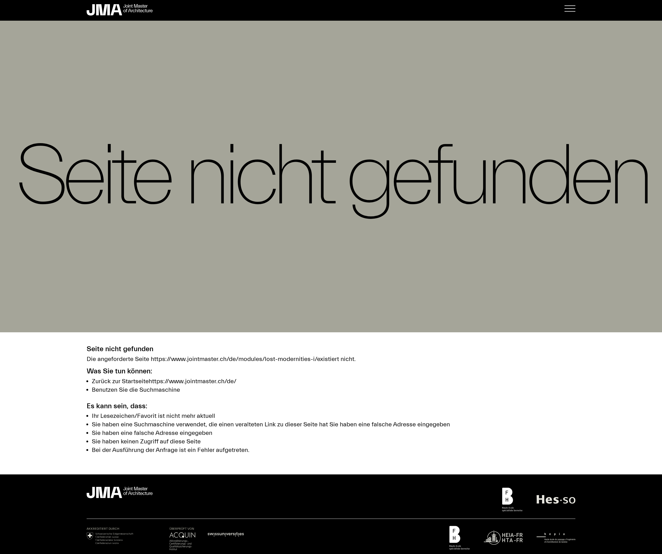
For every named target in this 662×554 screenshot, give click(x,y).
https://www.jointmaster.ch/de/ (192, 381)
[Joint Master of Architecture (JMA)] (124, 10)
